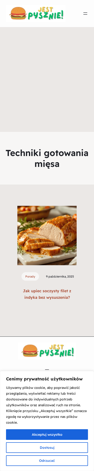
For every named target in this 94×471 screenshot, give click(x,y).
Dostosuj (47, 447)
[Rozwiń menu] (85, 13)
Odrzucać (47, 460)
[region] (47, 421)
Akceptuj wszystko (47, 434)
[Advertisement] (47, 82)
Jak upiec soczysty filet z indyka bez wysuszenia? (47, 294)
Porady (30, 276)
